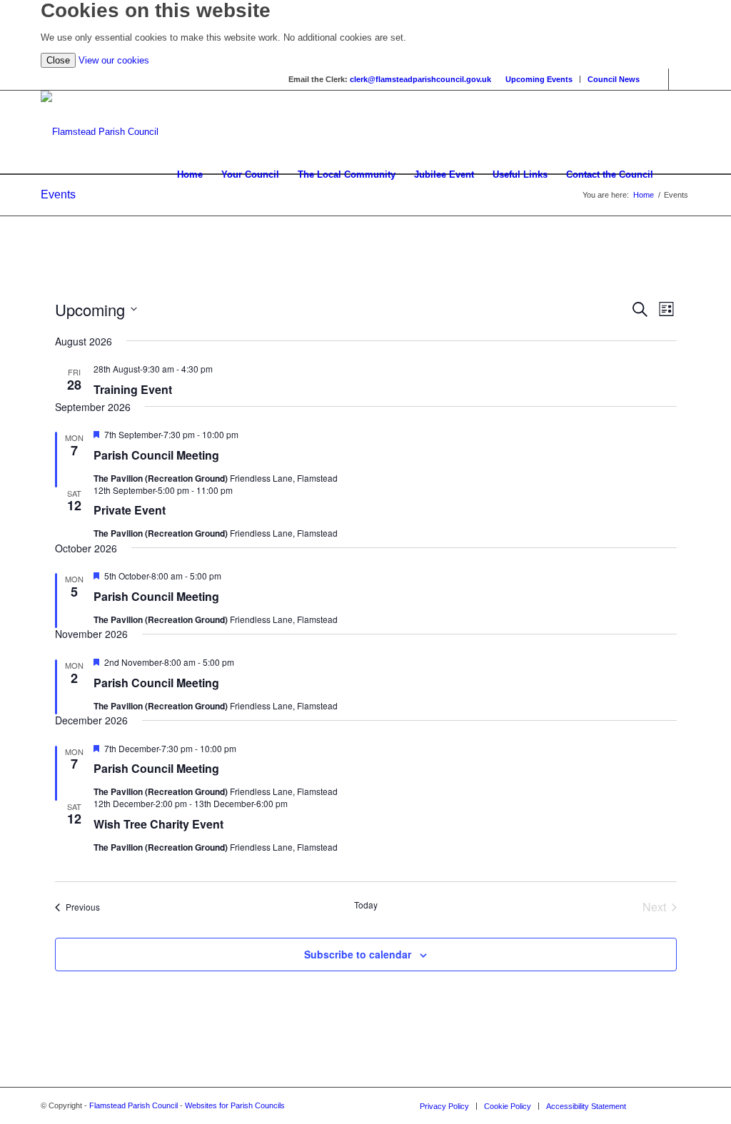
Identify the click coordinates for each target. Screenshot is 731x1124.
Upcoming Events (539, 79)
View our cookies (114, 60)
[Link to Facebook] (657, 79)
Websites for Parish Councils (235, 1105)
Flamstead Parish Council (133, 1105)
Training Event (133, 389)
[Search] (676, 174)
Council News (614, 79)
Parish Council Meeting (156, 455)
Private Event (130, 510)
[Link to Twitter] (679, 79)
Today (366, 905)
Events (58, 194)
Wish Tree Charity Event (158, 824)
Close (58, 60)
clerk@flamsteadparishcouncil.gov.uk (420, 79)
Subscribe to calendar (357, 954)
